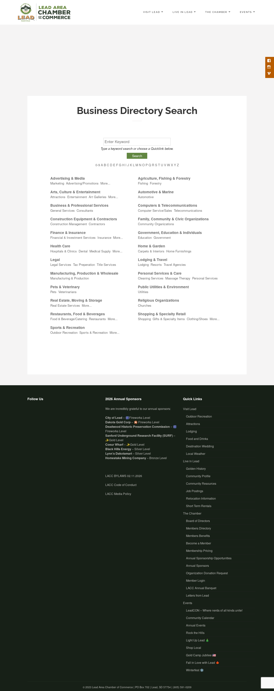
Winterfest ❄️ (195, 670)
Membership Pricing (199, 550)
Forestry (156, 183)
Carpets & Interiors (151, 251)
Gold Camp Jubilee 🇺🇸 (201, 655)
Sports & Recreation (67, 328)
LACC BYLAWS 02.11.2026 (123, 476)
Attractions (57, 197)
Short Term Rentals (198, 506)
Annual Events (195, 625)
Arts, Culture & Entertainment (75, 192)
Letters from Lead (197, 595)
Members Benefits (198, 536)
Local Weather (195, 453)
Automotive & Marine (156, 192)
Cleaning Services (150, 278)
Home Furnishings (178, 251)
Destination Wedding (200, 446)
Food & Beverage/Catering (68, 319)
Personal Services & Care (160, 273)
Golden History (196, 468)
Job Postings (194, 491)
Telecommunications (188, 210)
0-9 (97, 164)
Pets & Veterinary (65, 287)
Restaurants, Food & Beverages (77, 314)
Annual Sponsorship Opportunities (209, 558)
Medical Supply (100, 251)
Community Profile (198, 476)
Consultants (85, 210)
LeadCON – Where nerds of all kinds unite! (214, 610)
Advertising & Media (67, 178)
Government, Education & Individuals (170, 233)
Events (246, 11)
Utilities (143, 292)
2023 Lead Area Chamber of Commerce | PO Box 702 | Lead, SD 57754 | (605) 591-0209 (138, 687)
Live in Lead (183, 11)
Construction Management (68, 224)
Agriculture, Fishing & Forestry (164, 178)
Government (162, 237)
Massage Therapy (177, 278)
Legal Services (60, 264)
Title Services (106, 264)
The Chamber (216, 11)
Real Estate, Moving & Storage (76, 300)
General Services (62, 210)
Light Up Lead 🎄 (197, 640)
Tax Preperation (84, 264)
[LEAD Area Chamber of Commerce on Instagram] (43, 412)
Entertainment (77, 197)
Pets (53, 292)
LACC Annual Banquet (201, 588)
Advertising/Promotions (82, 183)
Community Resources (201, 483)
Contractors (97, 224)
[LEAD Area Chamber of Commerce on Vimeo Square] (55, 412)
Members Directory (198, 528)
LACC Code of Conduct (120, 485)
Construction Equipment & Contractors (83, 219)
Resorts (156, 264)
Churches (144, 305)
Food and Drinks (197, 439)
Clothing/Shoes (197, 319)
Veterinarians (67, 292)
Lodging (143, 264)
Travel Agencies (175, 264)
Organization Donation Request (207, 573)
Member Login (195, 580)
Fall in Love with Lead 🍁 (202, 662)
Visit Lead (151, 11)
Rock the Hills (195, 633)
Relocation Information (201, 498)
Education (145, 237)
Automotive (146, 197)
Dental (83, 251)
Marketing (57, 183)
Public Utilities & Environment (163, 287)
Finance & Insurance (68, 233)
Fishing (143, 183)
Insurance (104, 237)
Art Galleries (97, 197)
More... (105, 183)
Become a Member (198, 543)
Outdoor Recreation (64, 332)
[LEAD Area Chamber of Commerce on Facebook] (32, 412)
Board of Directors (198, 521)
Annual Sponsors (197, 565)
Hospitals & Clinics (63, 251)
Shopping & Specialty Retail (162, 314)
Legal (55, 260)
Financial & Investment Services (73, 237)
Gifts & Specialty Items (169, 319)
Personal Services (205, 278)
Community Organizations (156, 224)
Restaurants (97, 319)
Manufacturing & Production (69, 278)
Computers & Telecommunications (167, 205)
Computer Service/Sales (155, 210)
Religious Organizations (158, 300)
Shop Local (193, 647)
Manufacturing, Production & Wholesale (84, 273)
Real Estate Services (65, 305)
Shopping (144, 319)
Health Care (60, 246)
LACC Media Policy (118, 494)
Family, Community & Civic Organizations (173, 219)
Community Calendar (200, 618)
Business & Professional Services (79, 205)
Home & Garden (151, 246)
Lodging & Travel (152, 260)
